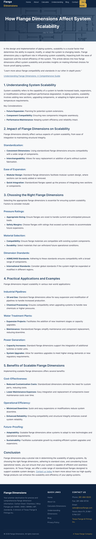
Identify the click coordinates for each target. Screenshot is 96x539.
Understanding (57, 2)
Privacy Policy (53, 522)
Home (28, 2)
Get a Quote (82, 3)
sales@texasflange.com (82, 508)
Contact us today (44, 471)
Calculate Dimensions (57, 506)
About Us (51, 502)
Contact (75, 2)
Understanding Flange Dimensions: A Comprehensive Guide (32, 76)
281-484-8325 (85, 497)
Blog (67, 2)
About (36, 2)
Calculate (45, 2)
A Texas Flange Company (82, 534)
